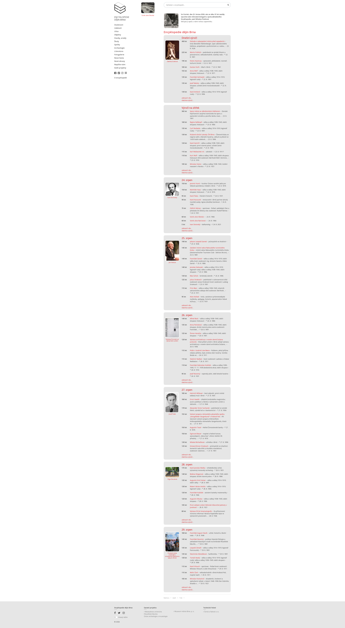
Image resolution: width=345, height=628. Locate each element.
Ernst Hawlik (194, 399)
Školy (116, 41)
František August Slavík (198, 533)
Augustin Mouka (196, 499)
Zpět (174, 598)
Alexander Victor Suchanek (200, 408)
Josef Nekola (194, 83)
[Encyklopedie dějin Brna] (126, 73)
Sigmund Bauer (195, 434)
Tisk (180, 598)
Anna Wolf (194, 71)
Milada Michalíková (197, 442)
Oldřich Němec (195, 208)
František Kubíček (196, 492)
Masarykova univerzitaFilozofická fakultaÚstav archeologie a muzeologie (155, 614)
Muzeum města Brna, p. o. (184, 611)
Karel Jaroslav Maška (197, 468)
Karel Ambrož (195, 92)
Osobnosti (118, 25)
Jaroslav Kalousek (196, 267)
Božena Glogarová (196, 474)
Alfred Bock (194, 318)
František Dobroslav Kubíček (200, 365)
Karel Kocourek (195, 200)
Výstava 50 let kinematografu (201, 511)
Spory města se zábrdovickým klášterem (205, 111)
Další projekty (120, 68)
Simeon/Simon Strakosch (199, 446)
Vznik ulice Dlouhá (148, 15)
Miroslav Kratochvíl (197, 579)
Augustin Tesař (195, 427)
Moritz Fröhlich (195, 52)
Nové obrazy (119, 61)
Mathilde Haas (195, 190)
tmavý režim (123, 617)
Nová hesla (119, 58)
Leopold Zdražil (195, 548)
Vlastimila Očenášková (198, 554)
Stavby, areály (120, 38)
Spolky (117, 44)
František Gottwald (197, 77)
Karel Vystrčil (195, 143)
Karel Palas (194, 196)
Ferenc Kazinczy (196, 61)
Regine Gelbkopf (196, 122)
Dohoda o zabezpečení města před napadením (207, 41)
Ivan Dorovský (195, 224)
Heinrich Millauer (196, 393)
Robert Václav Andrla (197, 486)
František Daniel (196, 259)
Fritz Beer (193, 288)
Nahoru (166, 598)
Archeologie (119, 48)
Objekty (117, 34)
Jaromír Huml (195, 183)
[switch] (115, 617)
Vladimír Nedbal (196, 359)
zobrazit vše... (187, 98)
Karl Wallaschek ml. (197, 152)
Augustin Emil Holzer (198, 480)
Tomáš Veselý (195, 558)
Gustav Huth (194, 67)
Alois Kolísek (194, 297)
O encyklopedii (120, 77)
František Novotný (197, 539)
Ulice (116, 31)
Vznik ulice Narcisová (197, 221)
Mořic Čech (194, 572)
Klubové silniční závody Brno (202, 134)
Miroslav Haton (195, 164)
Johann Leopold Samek (198, 241)
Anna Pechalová (196, 325)
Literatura (118, 51)
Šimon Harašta (195, 333)
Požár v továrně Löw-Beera (200, 350)
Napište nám (119, 64)
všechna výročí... (187, 100)
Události (118, 28)
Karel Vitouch (195, 566)
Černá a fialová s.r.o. (211, 612)
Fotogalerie (119, 54)
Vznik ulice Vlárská (197, 217)
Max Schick (194, 276)
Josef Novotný (195, 374)
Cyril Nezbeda (195, 128)
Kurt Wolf (193, 155)
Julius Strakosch (196, 280)
